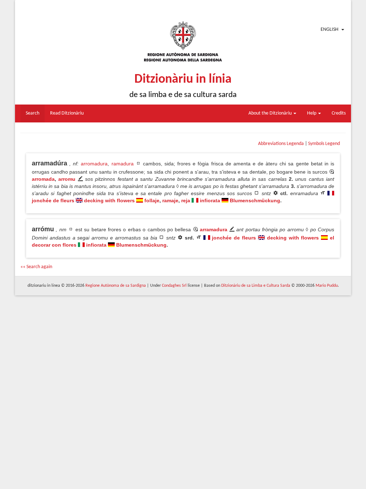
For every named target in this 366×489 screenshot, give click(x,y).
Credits (339, 113)
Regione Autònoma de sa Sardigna (115, 286)
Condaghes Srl (174, 286)
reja (185, 200)
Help (312, 113)
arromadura (94, 163)
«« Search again (36, 267)
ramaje (170, 200)
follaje (151, 200)
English (329, 29)
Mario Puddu (327, 286)
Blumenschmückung (255, 200)
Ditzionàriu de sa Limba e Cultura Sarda (255, 286)
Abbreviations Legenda (281, 143)
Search (32, 113)
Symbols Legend (324, 143)
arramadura (213, 229)
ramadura (123, 163)
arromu (66, 179)
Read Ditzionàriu (67, 113)
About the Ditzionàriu (270, 113)
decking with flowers (109, 200)
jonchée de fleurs (53, 200)
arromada (43, 179)
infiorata (210, 200)
